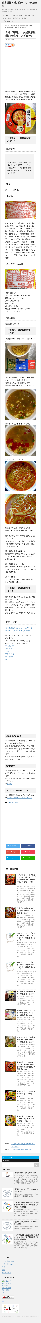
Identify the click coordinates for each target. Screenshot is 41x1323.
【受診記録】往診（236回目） (25, 1172)
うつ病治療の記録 (16, 15)
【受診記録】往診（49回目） (21, 1149)
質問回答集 (16, 18)
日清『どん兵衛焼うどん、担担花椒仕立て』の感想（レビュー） (26, 910)
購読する (7, 1160)
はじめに (6, 15)
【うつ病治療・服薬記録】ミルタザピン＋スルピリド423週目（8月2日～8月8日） (26, 1237)
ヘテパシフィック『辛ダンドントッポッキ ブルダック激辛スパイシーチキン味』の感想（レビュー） (26, 879)
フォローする (9, 1158)
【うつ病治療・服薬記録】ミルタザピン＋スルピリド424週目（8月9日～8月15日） (26, 1205)
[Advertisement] (20, 68)
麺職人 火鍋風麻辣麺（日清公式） (18, 630)
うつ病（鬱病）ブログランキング (19, 798)
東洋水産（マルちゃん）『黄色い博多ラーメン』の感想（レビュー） (26, 1118)
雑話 (9, 18)
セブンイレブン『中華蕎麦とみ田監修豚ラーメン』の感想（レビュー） (26, 1039)
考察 (4, 18)
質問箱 (24, 18)
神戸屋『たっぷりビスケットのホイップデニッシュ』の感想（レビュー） (26, 1013)
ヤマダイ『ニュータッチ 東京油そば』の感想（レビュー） (27, 1094)
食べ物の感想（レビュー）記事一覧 (18, 628)
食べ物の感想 (13, 802)
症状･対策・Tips (29, 15)
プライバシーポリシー (10, 21)
